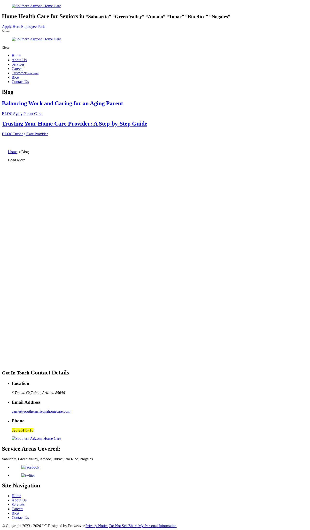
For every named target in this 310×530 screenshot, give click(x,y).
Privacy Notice (96, 526)
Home (16, 55)
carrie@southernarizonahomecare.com (41, 411)
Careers (17, 69)
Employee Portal (33, 26)
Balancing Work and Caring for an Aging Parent (62, 103)
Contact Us (20, 82)
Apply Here (11, 26)
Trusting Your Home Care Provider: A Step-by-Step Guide (74, 123)
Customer (25, 73)
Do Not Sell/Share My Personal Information (143, 526)
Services (18, 64)
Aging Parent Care (27, 114)
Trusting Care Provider (30, 134)
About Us (19, 60)
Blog (15, 77)
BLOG (7, 114)
